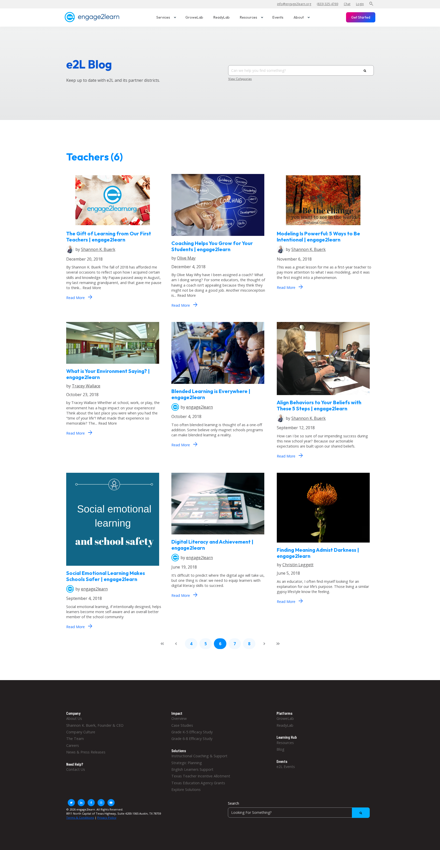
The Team (75, 738)
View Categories (240, 79)
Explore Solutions (186, 789)
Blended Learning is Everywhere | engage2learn (210, 394)
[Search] (365, 70)
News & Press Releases (85, 752)
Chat (347, 4)
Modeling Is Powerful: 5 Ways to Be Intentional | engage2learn (318, 236)
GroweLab (194, 17)
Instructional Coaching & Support (199, 755)
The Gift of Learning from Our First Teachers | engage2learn (108, 236)
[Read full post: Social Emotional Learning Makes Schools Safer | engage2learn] (112, 567)
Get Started (360, 17)
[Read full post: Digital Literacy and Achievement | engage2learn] (217, 536)
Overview (179, 718)
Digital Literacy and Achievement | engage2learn (212, 544)
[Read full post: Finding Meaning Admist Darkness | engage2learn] (323, 544)
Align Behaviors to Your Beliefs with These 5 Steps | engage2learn (319, 405)
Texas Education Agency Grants (198, 782)
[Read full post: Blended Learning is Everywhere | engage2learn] (217, 385)
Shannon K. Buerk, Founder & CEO (94, 725)
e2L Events (286, 766)
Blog (280, 749)
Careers (72, 745)
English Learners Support (192, 769)
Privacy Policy (106, 817)
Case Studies (182, 725)
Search (233, 803)
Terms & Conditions (80, 817)
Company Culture (80, 732)
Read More (79, 297)
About (299, 17)
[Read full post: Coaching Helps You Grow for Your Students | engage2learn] (217, 237)
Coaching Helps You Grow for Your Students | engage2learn (212, 246)
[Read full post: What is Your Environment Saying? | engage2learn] (112, 365)
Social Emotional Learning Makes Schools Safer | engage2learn (105, 576)
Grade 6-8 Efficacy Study (191, 738)
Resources (248, 17)
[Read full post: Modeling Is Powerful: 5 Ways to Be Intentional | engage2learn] (323, 228)
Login (360, 4)
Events (277, 17)
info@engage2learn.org (294, 4)
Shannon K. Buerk (98, 249)
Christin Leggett (297, 565)
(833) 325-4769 (327, 4)
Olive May (186, 258)
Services (163, 17)
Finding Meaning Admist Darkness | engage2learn (318, 553)
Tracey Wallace (86, 386)
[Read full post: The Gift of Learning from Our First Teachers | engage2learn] (112, 228)
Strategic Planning (186, 762)
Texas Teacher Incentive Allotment (200, 776)
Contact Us (75, 769)
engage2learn (199, 407)
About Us (74, 718)
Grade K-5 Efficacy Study (192, 732)
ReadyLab (221, 17)
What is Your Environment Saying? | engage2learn (108, 374)
